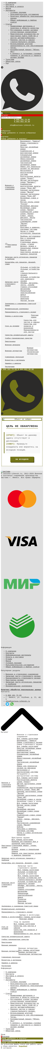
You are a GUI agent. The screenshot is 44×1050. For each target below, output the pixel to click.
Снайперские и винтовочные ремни (29, 152)
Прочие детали (27, 301)
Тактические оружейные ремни (28, 164)
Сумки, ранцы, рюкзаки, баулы (27, 217)
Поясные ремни (34, 316)
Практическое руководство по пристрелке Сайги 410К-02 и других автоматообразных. (24, 36)
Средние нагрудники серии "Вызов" (29, 191)
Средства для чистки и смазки (32, 321)
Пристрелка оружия (15, 680)
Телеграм (10, 60)
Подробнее (23, 1046)
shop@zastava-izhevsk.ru (18, 701)
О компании (11, 3)
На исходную (22, 459)
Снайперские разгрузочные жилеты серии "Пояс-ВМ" (30, 186)
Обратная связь (13, 62)
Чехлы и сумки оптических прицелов (30, 232)
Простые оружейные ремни (29, 748)
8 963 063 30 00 (22, 122)
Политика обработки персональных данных (21, 690)
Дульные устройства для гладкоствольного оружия (30, 272)
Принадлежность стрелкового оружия (23, 678)
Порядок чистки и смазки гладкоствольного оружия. (23, 41)
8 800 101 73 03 (22, 120)
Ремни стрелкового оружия (29, 743)
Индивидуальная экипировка (19, 686)
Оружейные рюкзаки (29, 206)
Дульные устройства (30, 267)
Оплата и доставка (15, 657)
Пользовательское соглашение (24, 14)
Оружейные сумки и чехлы (29, 799)
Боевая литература (32, 349)
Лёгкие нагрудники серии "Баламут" (29, 181)
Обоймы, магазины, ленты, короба (29, 284)
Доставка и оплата (15, 7)
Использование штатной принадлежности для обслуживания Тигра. (26, 46)
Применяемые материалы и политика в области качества (24, 27)
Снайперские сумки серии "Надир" (29, 213)
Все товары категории (27, 739)
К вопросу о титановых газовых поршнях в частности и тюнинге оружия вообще (25, 56)
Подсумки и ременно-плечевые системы (30, 228)
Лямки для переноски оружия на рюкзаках (30, 168)
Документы (10, 11)
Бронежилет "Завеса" (30, 141)
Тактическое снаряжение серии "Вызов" (28, 222)
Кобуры (23, 226)
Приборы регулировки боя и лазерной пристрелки (30, 238)
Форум (8, 9)
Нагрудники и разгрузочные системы (26, 173)
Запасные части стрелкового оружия (23, 676)
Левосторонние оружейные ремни (28, 160)
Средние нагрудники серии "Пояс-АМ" (29, 195)
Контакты (10, 5)
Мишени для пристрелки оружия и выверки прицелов (30, 252)
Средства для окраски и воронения (30, 326)
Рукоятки (25, 297)
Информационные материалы (18, 655)
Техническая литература (33, 353)
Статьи (9, 24)
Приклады (25, 299)
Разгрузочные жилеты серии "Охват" (30, 177)
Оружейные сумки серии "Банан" (28, 209)
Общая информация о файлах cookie (22, 667)
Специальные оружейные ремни (28, 156)
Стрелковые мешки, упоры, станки (29, 243)
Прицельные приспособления (28, 292)
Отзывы (9, 659)
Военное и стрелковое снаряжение (22, 674)
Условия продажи (18, 12)
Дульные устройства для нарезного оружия (30, 279)
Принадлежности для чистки (31, 331)
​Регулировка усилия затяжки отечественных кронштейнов (24, 31)
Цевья (23, 295)
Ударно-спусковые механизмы (29, 288)
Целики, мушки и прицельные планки (29, 247)
